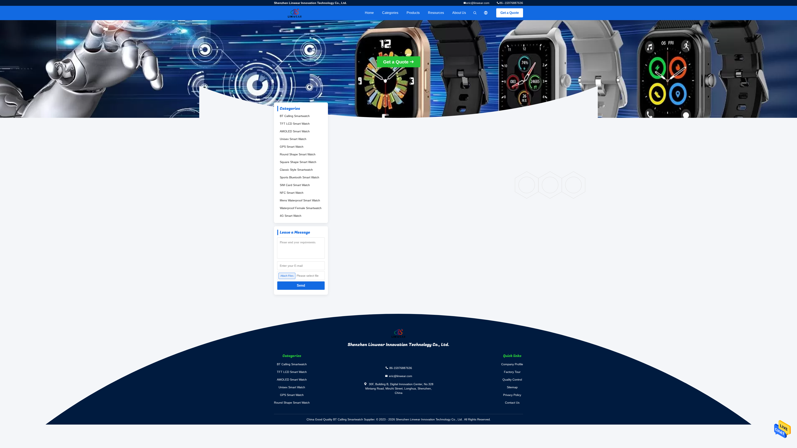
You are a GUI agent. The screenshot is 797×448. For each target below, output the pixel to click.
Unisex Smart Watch (293, 139)
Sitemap (512, 387)
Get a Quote (509, 13)
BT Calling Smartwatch (295, 116)
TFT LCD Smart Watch (295, 123)
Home (369, 13)
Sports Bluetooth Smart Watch (299, 177)
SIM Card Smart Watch (295, 185)
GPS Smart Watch (291, 146)
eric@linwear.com (477, 3)
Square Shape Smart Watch (298, 162)
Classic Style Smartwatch (296, 169)
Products (413, 13)
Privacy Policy (512, 395)
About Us (459, 13)
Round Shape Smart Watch (297, 154)
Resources (436, 13)
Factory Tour (512, 372)
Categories (390, 13)
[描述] (486, 13)
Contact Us (512, 402)
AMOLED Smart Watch (295, 131)
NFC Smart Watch (291, 192)
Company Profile (512, 364)
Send (301, 285)
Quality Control (512, 379)
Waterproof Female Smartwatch (300, 208)
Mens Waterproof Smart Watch (300, 200)
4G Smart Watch (290, 215)
